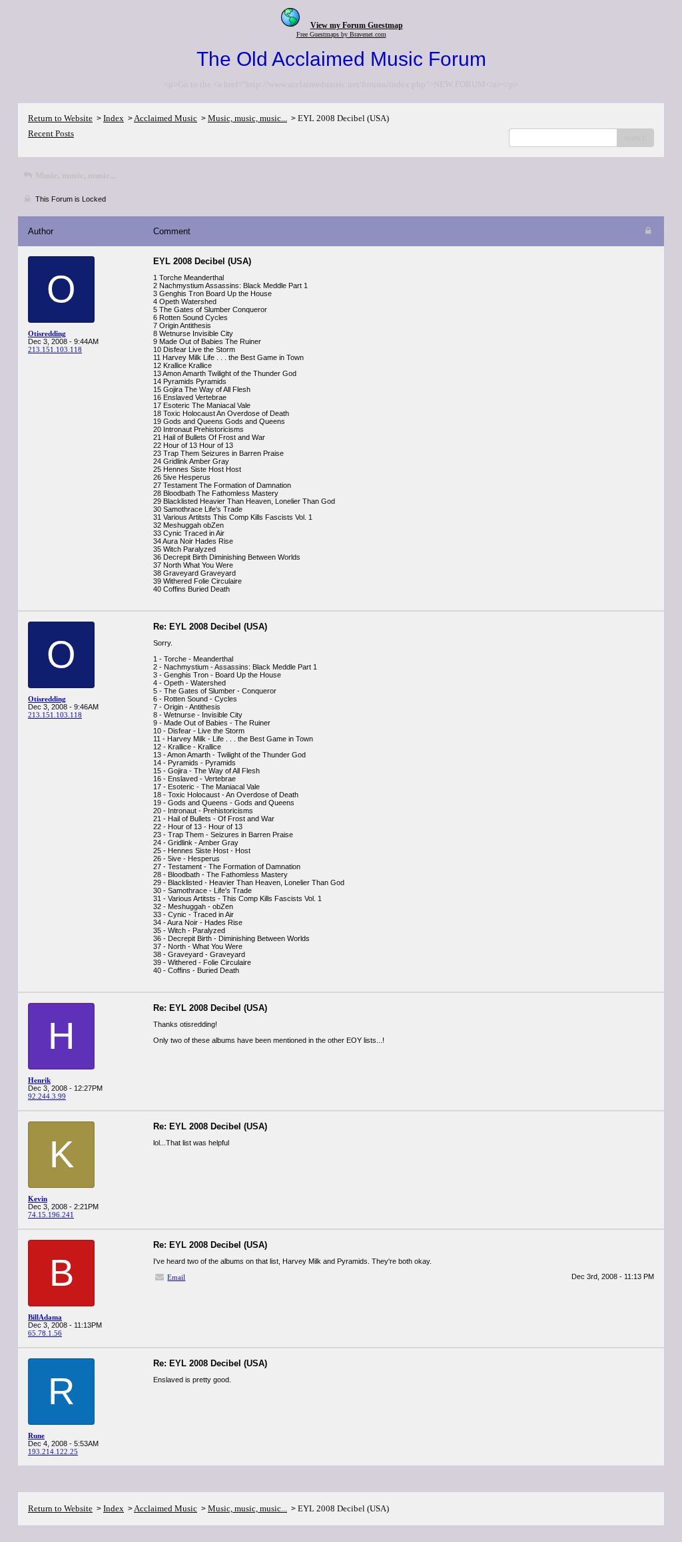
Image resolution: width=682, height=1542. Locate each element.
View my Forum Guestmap (356, 25)
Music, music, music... (247, 118)
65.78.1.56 (45, 1333)
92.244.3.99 (47, 1096)
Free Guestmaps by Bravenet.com (341, 34)
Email (176, 1277)
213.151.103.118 (55, 349)
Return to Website (60, 118)
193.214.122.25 (53, 1451)
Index (113, 118)
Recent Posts (51, 133)
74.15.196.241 (51, 1215)
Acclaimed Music (165, 118)
